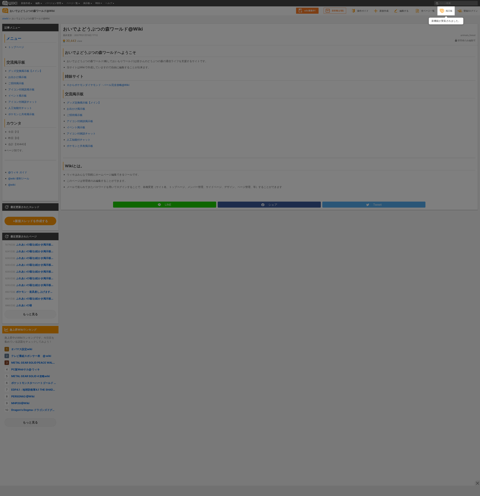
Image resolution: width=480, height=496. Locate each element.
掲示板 (449, 10)
